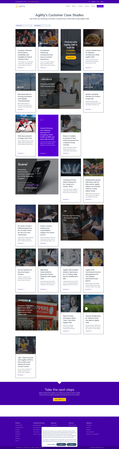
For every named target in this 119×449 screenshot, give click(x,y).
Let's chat (100, 6)
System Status (19, 447)
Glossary (42, 447)
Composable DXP (19, 427)
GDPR (32, 447)
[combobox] (24, 25)
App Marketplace (37, 425)
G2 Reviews (89, 425)
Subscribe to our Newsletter (92, 434)
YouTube (88, 427)
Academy (93, 1)
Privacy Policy (71, 437)
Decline (71, 444)
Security (37, 447)
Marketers (17, 431)
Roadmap (17, 438)
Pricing (16, 440)
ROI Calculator (54, 425)
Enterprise (17, 429)
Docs (98, 1)
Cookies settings (51, 444)
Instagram (88, 429)
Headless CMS (18, 425)
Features (17, 436)
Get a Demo (58, 399)
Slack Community (90, 431)
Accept (61, 444)
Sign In (102, 1)
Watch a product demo (33, 1)
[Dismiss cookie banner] (76, 428)
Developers (17, 434)
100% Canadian (72, 425)
